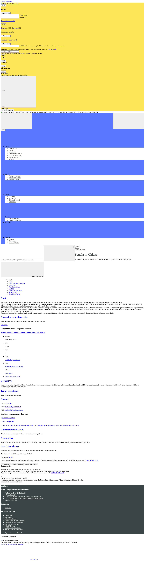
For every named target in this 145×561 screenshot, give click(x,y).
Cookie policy (9, 515)
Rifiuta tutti (17, 464)
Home (77, 246)
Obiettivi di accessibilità (12, 524)
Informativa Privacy (11, 519)
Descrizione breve (14, 294)
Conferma (10, 110)
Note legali (8, 517)
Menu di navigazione (37, 276)
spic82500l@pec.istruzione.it (14, 366)
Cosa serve (12, 285)
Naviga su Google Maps (12, 376)
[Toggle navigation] (16, 121)
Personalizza (5, 464)
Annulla (4, 110)
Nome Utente (23, 15)
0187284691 (9, 373)
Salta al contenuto (6, 1)
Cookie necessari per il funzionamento (13, 478)
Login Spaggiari (51, 49)
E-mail (21, 46)
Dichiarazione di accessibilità (14, 522)
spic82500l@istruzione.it (12, 360)
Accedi (4, 5)
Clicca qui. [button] (4, 325)
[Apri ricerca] (128, 121)
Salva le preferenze (16, 482)
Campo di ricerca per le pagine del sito (13, 260)
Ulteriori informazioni (15, 290)
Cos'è (10, 281)
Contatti (11, 289)
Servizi (77, 248)
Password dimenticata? (8, 21)
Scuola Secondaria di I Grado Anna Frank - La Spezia (23, 333)
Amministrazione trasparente (13, 529)
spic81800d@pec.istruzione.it (25, 498)
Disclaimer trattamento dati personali (12, 544)
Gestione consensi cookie (13, 528)
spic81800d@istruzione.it (25, 496)
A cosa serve (13, 292)
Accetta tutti (31, 464)
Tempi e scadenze (14, 287)
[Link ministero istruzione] (9, 3)
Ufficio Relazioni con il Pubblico (15, 521)
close (3, 129)
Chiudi (3, 60)
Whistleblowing (10, 526)
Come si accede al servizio (17, 283)
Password (22, 17)
